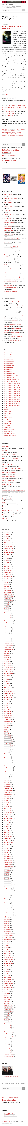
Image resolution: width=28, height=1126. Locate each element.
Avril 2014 (6, 828)
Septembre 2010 (8, 915)
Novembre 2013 (8, 838)
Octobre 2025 (7, 550)
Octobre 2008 (7, 961)
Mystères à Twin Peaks (10, 281)
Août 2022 (7, 627)
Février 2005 (7, 1050)
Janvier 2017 (7, 762)
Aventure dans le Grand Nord (12, 238)
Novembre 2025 (8, 548)
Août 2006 (7, 1013)
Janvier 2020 (7, 689)
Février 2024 (7, 590)
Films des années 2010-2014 (8, 130)
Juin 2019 (6, 703)
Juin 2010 (6, 921)
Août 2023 (6, 602)
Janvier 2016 (7, 786)
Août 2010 (6, 917)
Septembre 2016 (8, 770)
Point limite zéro (14, 340)
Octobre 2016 (7, 768)
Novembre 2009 (8, 935)
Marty (5, 255)
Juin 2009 (6, 945)
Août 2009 (7, 941)
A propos (6, 1076)
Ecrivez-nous (14, 1076)
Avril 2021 (6, 659)
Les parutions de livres (10, 435)
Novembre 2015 (8, 790)
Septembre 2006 (8, 1011)
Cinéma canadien (8, 363)
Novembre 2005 (8, 1032)
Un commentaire (20, 135)
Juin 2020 (6, 679)
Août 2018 (6, 723)
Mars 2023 (7, 613)
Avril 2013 (6, 852)
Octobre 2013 (7, 840)
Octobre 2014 (7, 816)
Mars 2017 (6, 758)
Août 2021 (6, 651)
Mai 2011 (6, 899)
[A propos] (14, 1070)
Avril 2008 (6, 973)
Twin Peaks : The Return (11, 273)
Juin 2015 (6, 800)
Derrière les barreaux (10, 269)
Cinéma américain (20, 129)
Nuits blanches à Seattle (10, 198)
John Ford (6, 419)
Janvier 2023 (7, 617)
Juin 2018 (6, 727)
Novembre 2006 (8, 1007)
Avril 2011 (6, 901)
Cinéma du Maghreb (9, 373)
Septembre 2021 (8, 649)
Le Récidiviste (7, 228)
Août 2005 (7, 1038)
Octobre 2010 (7, 913)
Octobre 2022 (7, 623)
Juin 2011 (6, 897)
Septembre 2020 (8, 673)
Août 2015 (6, 796)
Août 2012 (6, 868)
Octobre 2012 (7, 864)
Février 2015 (7, 808)
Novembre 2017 (8, 741)
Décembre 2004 (8, 1054)
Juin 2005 (6, 1042)
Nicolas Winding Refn (8, 113)
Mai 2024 (6, 584)
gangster (4, 133)
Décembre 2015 (8, 788)
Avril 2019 (6, 707)
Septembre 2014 (8, 818)
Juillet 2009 (7, 943)
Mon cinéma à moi (7, 464)
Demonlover (7, 259)
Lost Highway (7, 257)
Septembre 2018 (8, 721)
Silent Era (5, 519)
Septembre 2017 (8, 746)
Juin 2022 (6, 631)
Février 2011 (7, 905)
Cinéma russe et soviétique (11, 379)
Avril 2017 (6, 756)
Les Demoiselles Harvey (10, 287)
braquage (4, 132)
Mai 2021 (6, 657)
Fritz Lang (7, 415)
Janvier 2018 (7, 737)
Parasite (14, 320)
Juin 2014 (6, 824)
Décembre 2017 (8, 739)
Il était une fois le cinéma (9, 472)
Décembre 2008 (8, 957)
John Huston (7, 425)
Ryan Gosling (12, 105)
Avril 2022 (6, 635)
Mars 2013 (6, 854)
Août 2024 (7, 578)
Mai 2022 (6, 633)
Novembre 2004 (8, 1056)
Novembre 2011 (8, 887)
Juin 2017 (6, 752)
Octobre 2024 (7, 574)
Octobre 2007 (7, 985)
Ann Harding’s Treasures (9, 454)
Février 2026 (7, 542)
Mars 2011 (6, 903)
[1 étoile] (9, 98)
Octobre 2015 (7, 792)
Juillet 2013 (7, 846)
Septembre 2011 (8, 891)
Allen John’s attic (7, 484)
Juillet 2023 (7, 604)
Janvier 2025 (7, 568)
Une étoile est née (9, 214)
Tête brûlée (7, 249)
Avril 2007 (6, 997)
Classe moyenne (8, 202)
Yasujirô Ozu (7, 427)
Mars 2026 (7, 540)
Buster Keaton (8, 411)
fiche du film (10, 111)
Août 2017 (6, 748)
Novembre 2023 (8, 596)
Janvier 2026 (7, 544)
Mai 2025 (6, 560)
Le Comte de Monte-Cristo (17, 306)
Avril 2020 (6, 683)
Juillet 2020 (7, 677)
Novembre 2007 (8, 983)
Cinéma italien (8, 371)
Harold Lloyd (7, 413)
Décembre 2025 (8, 546)
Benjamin (6, 312)
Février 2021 (7, 663)
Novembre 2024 (8, 572)
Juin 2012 (6, 872)
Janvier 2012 (7, 883)
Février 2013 (7, 856)
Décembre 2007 (8, 981)
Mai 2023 (6, 609)
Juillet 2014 (7, 822)
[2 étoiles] (10, 98)
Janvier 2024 (7, 592)
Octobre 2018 (7, 719)
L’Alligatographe (7, 499)
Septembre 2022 (8, 625)
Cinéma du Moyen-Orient (11, 375)
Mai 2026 (6, 536)
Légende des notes (9, 429)
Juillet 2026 (7, 532)
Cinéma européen (9, 365)
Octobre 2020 (7, 671)
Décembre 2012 (8, 860)
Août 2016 (6, 772)
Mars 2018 (6, 733)
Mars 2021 (6, 661)
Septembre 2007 (8, 987)
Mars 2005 (7, 1048)
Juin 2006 (6, 1018)
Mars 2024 (7, 588)
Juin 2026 (6, 534)
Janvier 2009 (7, 955)
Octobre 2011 (7, 889)
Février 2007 (7, 1001)
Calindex (4, 507)
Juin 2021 (6, 655)
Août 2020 (7, 675)
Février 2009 (7, 953)
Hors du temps (8, 242)
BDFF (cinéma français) (9, 503)
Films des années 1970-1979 (12, 397)
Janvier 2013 (7, 858)
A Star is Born (7, 210)
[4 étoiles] (14, 98)
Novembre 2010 (8, 911)
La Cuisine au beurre (9, 206)
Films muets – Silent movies (10, 458)
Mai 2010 (6, 923)
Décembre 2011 (8, 885)
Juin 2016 (6, 776)
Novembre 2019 (8, 693)
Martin (6, 332)
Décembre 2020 (8, 667)
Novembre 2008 (8, 959)
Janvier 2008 (7, 979)
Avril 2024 (6, 586)
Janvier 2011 (7, 907)
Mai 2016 (6, 778)
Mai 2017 (6, 754)
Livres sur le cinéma (9, 433)
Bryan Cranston (7, 107)
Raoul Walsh (7, 421)
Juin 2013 (6, 848)
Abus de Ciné (5, 450)
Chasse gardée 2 (8, 230)
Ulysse (5, 220)
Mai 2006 (6, 1020)
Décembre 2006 (8, 1005)
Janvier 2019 (7, 713)
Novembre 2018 (8, 717)
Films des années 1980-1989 (12, 399)
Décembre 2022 (8, 619)
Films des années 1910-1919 (12, 385)
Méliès (5, 407)
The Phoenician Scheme (10, 265)
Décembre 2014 (8, 812)
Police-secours (8, 226)
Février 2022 (7, 639)
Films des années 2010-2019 (12, 405)
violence (9, 135)
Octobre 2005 (7, 1034)
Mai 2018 (6, 729)
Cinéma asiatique (8, 359)
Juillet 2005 (7, 1040)
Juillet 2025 (7, 556)
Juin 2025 (6, 558)
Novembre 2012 (8, 862)
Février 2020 (7, 687)
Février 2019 (7, 711)
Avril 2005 (6, 1046)
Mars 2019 (7, 709)
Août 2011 (6, 893)
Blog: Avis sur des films (8, 476)
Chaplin (6, 409)
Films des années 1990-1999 (12, 401)
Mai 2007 (6, 995)
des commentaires (10, 1116)
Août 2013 (6, 844)
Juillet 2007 (7, 991)
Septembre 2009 (8, 939)
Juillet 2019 (7, 701)
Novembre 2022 (8, 621)
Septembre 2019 (8, 697)
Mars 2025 (7, 564)
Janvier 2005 (7, 1052)
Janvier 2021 (7, 665)
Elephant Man (8, 285)
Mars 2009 (7, 951)
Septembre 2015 (8, 794)
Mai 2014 (6, 826)
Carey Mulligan (21, 105)
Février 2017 (7, 760)
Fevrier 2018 (7, 735)
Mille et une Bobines (8, 480)
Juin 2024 (6, 582)
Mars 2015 (6, 806)
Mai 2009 (6, 947)
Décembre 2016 (8, 764)
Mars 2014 (6, 830)
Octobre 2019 (7, 695)
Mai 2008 (6, 971)
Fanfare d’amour (8, 251)
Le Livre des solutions (16, 302)
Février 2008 (7, 977)
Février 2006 (7, 1026)
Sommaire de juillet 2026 (11, 247)
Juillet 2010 (7, 919)
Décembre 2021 (8, 643)
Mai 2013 (6, 850)
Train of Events (8, 261)
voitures (13, 135)
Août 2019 (6, 699)
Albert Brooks (17, 107)
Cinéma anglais (8, 357)
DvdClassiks (5, 446)
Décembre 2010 (8, 909)
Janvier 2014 (7, 834)
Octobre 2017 (7, 744)
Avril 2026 (7, 538)
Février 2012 (7, 881)
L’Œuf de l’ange (8, 234)
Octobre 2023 (7, 598)
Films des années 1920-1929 (12, 387)
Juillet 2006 (7, 1015)
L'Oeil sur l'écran (7, 4)
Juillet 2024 (7, 580)
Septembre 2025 (8, 552)
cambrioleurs (10, 132)
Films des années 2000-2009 (12, 403)
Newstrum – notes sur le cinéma (11, 468)
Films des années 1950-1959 (12, 393)
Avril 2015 (6, 804)
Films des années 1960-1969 (12, 395)
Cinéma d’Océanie (9, 377)
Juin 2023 (6, 607)
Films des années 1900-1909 (12, 383)
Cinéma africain (8, 353)
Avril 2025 (6, 562)
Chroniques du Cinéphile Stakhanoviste (13, 490)
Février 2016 (7, 784)
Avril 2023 (6, 611)
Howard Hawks (8, 423)
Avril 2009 (7, 949)
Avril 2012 (6, 876)
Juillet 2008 (7, 967)
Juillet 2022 (7, 629)
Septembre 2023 (8, 600)
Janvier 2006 (7, 1028)
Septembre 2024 (8, 576)
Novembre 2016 (8, 766)
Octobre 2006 (7, 1009)
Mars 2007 (7, 999)
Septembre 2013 (8, 842)
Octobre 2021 (7, 647)
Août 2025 (7, 554)
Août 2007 (6, 989)
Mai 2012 (6, 874)
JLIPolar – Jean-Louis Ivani (10, 511)
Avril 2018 (6, 731)
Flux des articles (9, 1113)
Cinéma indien (8, 369)
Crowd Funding (8, 431)
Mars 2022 (7, 637)
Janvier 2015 (7, 810)
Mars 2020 (7, 685)
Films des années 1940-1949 (12, 391)
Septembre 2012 (8, 866)
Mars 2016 (7, 782)
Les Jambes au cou (9, 222)
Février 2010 (7, 929)
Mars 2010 (6, 927)
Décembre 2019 (8, 691)
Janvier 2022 (7, 641)
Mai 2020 (6, 681)
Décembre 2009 (8, 933)
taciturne (4, 135)
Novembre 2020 (8, 669)
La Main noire (8, 194)
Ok (23, 10)
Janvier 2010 (7, 931)
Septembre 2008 (8, 963)
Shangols (5, 494)
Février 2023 (7, 615)
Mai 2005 (6, 1044)
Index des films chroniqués (10, 1097)
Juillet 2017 (7, 750)
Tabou (14, 312)
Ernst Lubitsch (8, 417)
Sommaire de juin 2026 (10, 291)
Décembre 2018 (8, 715)
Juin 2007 (6, 993)
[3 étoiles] (12, 98)
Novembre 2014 (8, 814)
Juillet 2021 (7, 653)
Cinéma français (8, 367)
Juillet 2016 (7, 774)
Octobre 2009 (7, 937)
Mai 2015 (6, 802)
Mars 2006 (7, 1024)
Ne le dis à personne (16, 336)
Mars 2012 (6, 878)
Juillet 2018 (7, 725)
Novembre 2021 (8, 645)
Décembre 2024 (8, 570)
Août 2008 (7, 965)
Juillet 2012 (7, 870)
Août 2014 (6, 820)
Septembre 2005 (8, 1036)
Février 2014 (7, 832)
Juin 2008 (6, 969)
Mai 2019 (6, 705)
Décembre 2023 (8, 594)
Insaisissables (7, 218)
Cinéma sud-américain (10, 381)
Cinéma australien (9, 361)
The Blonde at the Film (8, 515)
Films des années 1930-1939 (12, 389)
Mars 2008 (7, 975)
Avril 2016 (6, 780)
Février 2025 (7, 566)
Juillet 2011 (7, 895)
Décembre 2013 (8, 836)
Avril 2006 (7, 1022)
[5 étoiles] (15, 98)
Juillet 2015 (7, 798)
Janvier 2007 (7, 1003)
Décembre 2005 (8, 1030)
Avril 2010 (6, 925)
